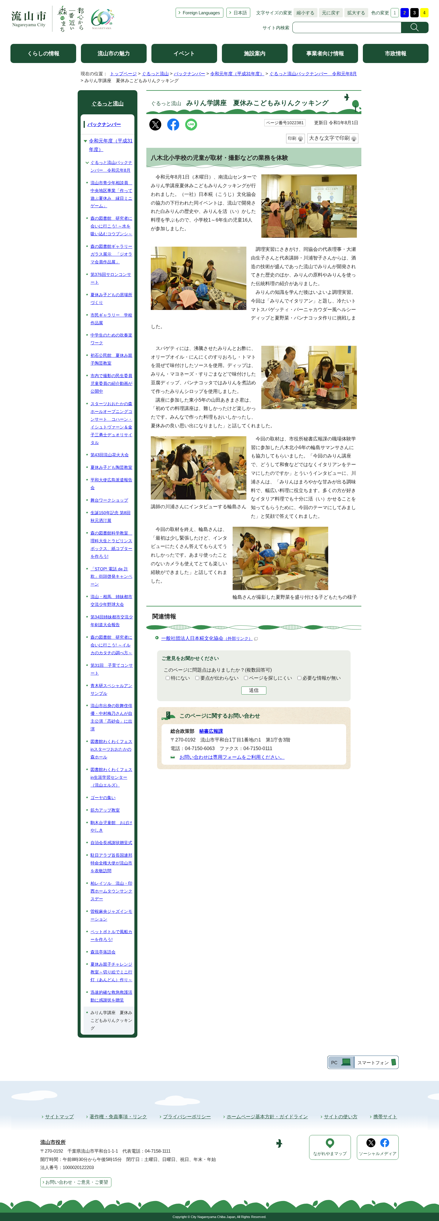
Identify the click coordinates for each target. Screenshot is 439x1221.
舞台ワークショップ (109, 500)
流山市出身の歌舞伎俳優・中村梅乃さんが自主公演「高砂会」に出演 (111, 717)
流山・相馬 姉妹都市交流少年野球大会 (111, 600)
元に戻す (329, 12)
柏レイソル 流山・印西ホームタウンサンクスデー (111, 891)
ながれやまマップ (330, 1153)
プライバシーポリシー (187, 1116)
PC (334, 1062)
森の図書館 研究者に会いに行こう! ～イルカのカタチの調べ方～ (111, 645)
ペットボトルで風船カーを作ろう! (111, 935)
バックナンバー (189, 73)
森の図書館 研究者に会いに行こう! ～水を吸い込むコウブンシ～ (111, 226)
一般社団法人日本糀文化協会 (207, 638)
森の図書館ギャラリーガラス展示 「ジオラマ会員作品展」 (111, 254)
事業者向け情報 (325, 53)
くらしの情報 (43, 53)
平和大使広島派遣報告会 (111, 483)
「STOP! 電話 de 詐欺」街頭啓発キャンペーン (111, 576)
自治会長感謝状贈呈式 (111, 842)
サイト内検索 (276, 27)
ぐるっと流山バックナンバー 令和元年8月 (313, 73)
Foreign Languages (201, 12)
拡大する (354, 12)
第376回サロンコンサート (110, 278)
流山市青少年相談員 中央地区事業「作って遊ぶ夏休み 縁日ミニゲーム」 (111, 194)
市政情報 (395, 53)
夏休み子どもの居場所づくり (111, 298)
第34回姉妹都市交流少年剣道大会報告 (111, 621)
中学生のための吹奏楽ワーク (111, 339)
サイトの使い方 (340, 1116)
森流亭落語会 (103, 952)
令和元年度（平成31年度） (237, 73)
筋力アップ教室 (105, 810)
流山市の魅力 (114, 53)
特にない (180, 678)
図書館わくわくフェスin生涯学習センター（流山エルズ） (111, 777)
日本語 (240, 12)
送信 (254, 690)
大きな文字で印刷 (329, 138)
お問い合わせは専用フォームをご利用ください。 (232, 757)
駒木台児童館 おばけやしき (111, 826)
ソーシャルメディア (378, 1153)
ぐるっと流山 (155, 73)
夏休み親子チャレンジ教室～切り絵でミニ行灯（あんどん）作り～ (111, 972)
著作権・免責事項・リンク (118, 1116)
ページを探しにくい (270, 678)
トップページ (123, 73)
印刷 (292, 138)
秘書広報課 (211, 731)
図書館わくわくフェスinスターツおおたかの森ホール (111, 749)
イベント (184, 53)
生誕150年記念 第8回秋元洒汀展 (110, 516)
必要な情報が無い (322, 678)
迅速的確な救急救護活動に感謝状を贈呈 (111, 996)
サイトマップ (59, 1116)
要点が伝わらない (219, 678)
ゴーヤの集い (103, 797)
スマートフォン (373, 1062)
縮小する (304, 12)
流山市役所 (53, 1142)
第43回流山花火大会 (109, 454)
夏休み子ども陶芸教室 (111, 467)
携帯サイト (385, 1116)
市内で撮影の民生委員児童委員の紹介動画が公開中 (111, 383)
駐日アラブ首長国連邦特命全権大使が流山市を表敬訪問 (111, 863)
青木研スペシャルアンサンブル (111, 689)
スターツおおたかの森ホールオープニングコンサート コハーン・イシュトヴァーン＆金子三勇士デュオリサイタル (111, 423)
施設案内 (254, 53)
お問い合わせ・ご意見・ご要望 (76, 1182)
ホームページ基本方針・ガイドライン (267, 1116)
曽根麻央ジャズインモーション (111, 915)
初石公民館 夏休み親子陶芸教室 (111, 359)
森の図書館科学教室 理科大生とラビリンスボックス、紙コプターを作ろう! (111, 545)
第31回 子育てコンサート (111, 669)
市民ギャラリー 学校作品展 (111, 319)
